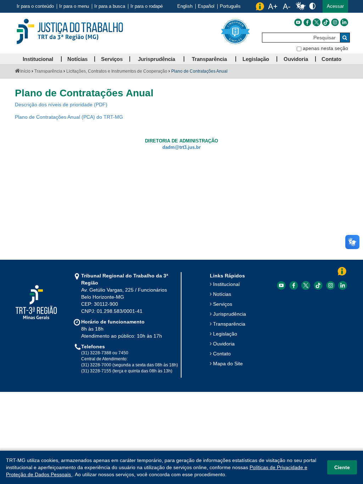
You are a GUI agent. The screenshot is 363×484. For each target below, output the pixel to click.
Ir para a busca (109, 6)
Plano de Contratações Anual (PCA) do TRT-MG (69, 117)
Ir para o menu (74, 6)
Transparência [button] (209, 59)
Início (25, 71)
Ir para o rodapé (146, 6)
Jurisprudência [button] (156, 59)
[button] (335, 6)
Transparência (48, 71)
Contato (222, 353)
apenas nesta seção (325, 48)
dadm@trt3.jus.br (181, 147)
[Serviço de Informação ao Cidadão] (260, 6)
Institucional (226, 284)
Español (206, 6)
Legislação (225, 334)
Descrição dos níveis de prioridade (54, 104)
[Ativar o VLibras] (300, 6)
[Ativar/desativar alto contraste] (312, 6)
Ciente (342, 467)
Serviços (222, 304)
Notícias (222, 294)
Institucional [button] (38, 59)
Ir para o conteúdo (35, 6)
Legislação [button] (255, 59)
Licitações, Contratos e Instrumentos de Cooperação (116, 71)
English (184, 6)
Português (230, 6)
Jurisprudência (229, 314)
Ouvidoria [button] (296, 59)
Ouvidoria (224, 344)
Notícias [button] (77, 59)
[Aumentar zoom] (272, 6)
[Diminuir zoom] (286, 6)
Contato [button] (331, 59)
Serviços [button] (112, 59)
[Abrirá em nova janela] (298, 22)
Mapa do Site (228, 363)
